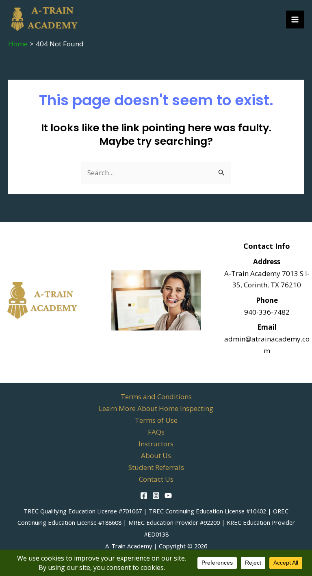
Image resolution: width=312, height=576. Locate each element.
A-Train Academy (128, 546)
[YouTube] (168, 495)
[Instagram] (156, 495)
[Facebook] (143, 495)
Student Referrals (156, 467)
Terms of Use (156, 420)
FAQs (156, 432)
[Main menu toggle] (295, 19)
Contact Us (156, 479)
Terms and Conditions (156, 396)
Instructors (156, 443)
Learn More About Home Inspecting (156, 408)
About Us (156, 455)
